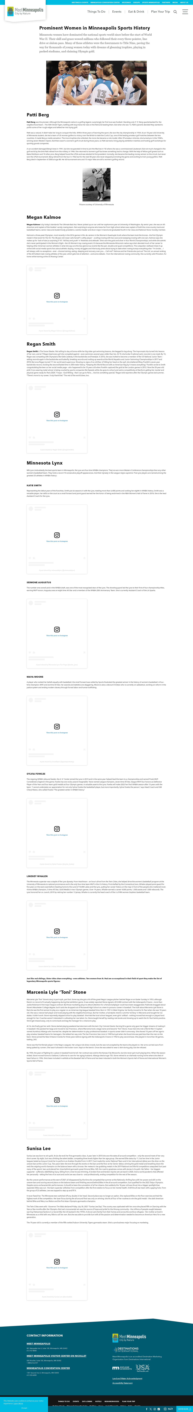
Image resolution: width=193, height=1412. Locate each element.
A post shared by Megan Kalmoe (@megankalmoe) (57, 331)
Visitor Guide (183, 1409)
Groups (136, 2)
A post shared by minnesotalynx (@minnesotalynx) (57, 570)
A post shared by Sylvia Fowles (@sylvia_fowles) (57, 864)
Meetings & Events (80, 2)
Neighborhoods (112, 1401)
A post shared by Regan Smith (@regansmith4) (57, 450)
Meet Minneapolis (38, 1343)
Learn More (18, 1403)
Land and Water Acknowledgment (127, 1378)
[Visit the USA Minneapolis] (142, 1368)
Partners (166, 2)
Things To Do (96, 11)
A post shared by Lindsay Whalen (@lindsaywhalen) (57, 966)
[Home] (25, 11)
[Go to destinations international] (125, 1350)
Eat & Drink (136, 11)
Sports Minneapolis (151, 2)
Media (175, 2)
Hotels (98, 1401)
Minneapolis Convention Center (105, 2)
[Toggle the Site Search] (175, 11)
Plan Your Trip (160, 11)
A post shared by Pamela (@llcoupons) (57, 1135)
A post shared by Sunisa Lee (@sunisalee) (57, 1297)
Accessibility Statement (122, 1383)
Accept (24, 1408)
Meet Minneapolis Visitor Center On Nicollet (56, 1356)
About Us (184, 2)
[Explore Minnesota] (122, 1368)
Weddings (126, 2)
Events (116, 11)
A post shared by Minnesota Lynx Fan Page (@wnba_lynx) (57, 665)
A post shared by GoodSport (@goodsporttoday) (57, 762)
